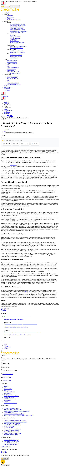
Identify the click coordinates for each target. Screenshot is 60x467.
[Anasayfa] (3, 463)
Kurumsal (6, 103)
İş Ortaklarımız (10, 17)
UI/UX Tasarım (14, 57)
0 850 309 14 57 (6, 380)
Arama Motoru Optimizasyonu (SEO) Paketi (15, 420)
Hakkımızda (10, 15)
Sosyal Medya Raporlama (16, 48)
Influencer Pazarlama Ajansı (11, 434)
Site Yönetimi (10, 70)
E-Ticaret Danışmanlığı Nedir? (11, 408)
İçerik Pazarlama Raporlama (17, 42)
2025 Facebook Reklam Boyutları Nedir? (14, 414)
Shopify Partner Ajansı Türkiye (11, 396)
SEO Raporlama (14, 43)
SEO (8, 64)
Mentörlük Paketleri (12, 62)
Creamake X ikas (8, 389)
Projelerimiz (7, 88)
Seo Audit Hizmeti (14, 41)
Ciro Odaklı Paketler (12, 63)
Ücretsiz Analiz (4, 96)
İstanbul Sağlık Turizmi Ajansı (11, 442)
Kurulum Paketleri (11, 69)
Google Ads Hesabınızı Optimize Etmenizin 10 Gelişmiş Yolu (19, 415)
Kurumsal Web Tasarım (16, 56)
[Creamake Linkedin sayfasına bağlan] (12, 116)
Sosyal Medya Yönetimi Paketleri (18, 46)
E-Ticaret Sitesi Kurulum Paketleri (12, 429)
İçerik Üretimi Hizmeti (15, 38)
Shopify (6, 86)
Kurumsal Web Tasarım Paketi (11, 432)
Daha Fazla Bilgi (5, 308)
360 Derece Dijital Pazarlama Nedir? (13, 409)
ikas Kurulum (7, 393)
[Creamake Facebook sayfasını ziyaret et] (7, 116)
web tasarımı (13, 165)
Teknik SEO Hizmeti (15, 36)
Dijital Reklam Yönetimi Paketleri (12, 423)
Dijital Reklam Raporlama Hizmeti (18, 31)
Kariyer (9, 18)
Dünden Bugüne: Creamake (14, 20)
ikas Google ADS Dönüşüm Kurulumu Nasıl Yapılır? (17, 411)
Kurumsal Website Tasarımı (13, 84)
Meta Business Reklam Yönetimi (18, 25)
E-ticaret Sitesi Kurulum (16, 55)
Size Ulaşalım (14, 7)
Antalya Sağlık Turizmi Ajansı (11, 441)
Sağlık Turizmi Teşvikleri (10, 398)
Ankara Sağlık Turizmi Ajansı (11, 440)
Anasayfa (6, 386)
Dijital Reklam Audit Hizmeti (17, 32)
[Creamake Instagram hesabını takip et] (9, 116)
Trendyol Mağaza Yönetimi (13, 73)
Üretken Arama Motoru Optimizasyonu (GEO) (15, 422)
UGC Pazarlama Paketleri (16, 50)
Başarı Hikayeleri (8, 87)
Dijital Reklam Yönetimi (13, 79)
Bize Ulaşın (7, 90)
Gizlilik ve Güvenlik (6, 446)
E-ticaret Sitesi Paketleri (13, 71)
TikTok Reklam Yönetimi (16, 28)
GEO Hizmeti (13, 39)
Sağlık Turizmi (7, 347)
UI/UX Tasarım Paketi (9, 426)
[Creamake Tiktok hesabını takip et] (10, 116)
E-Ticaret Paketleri (8, 427)
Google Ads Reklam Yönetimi (17, 24)
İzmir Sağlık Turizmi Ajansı (10, 444)
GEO (8, 66)
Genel (5, 344)
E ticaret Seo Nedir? (9, 412)
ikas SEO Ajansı (8, 394)
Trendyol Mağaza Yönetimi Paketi (12, 433)
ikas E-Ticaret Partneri (9, 391)
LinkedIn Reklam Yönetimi (17, 27)
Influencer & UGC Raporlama (17, 52)
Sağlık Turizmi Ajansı (9, 397)
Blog (5, 131)
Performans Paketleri (12, 60)
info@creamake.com (7, 374)
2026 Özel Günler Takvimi (10, 403)
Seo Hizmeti (13, 35)
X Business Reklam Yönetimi (17, 29)
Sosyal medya (28, 291)
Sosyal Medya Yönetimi (13, 67)
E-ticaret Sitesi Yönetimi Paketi (11, 430)
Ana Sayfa (6, 12)
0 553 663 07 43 (6, 377)
